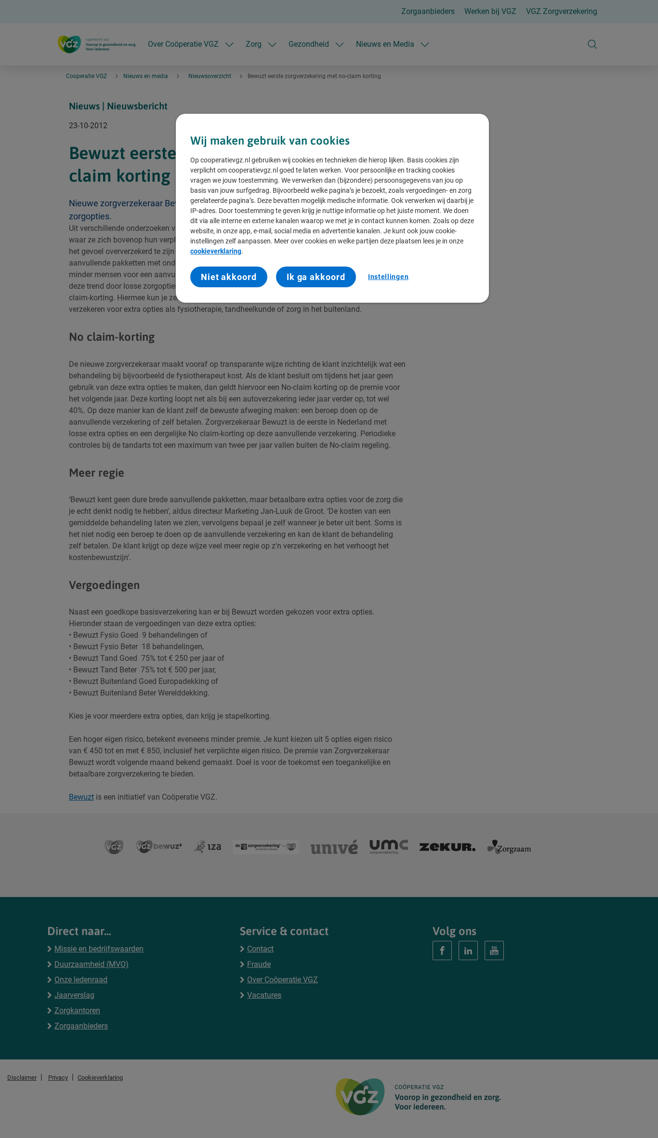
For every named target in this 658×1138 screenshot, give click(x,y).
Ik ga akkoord (316, 277)
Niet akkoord (229, 277)
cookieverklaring (215, 251)
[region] (332, 208)
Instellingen (388, 277)
